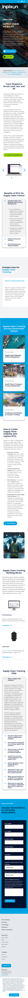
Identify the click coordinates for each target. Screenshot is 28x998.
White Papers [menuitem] (5, 944)
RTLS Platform (10, 51)
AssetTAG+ (5, 646)
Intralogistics (14, 72)
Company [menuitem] (4, 952)
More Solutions (17, 74)
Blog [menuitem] (3, 939)
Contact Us (6, 965)
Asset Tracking (17, 70)
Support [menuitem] (3, 937)
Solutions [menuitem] (4, 922)
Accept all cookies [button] (14, 995)
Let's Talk (9, 57)
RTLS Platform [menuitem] (6, 919)
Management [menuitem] (5, 956)
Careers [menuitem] (3, 959)
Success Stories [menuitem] (5, 942)
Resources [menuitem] (5, 935)
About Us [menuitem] (4, 954)
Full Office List (5, 975)
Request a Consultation (14, 155)
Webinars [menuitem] (4, 946)
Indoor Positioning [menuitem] (7, 929)
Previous (3, 170)
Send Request (11, 523)
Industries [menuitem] (4, 927)
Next (24, 170)
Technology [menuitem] (5, 924)
